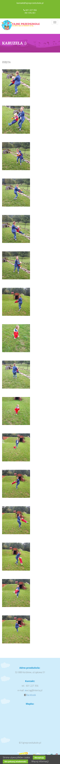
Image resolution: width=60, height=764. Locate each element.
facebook (31, 695)
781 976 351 (30, 12)
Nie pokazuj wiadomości (15, 761)
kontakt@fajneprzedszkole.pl (30, 3)
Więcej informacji (40, 761)
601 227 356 (31, 10)
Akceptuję (39, 757)
